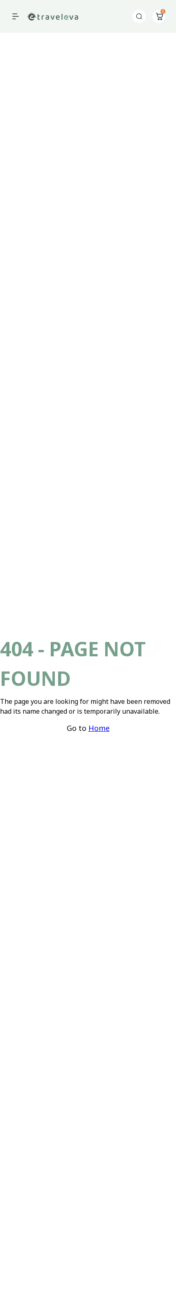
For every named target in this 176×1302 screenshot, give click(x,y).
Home (99, 728)
